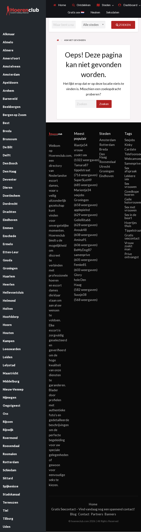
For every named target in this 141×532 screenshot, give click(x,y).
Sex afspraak (130, 169)
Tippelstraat (131, 230)
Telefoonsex (131, 154)
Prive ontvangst (131, 255)
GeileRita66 (82, 220)
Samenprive (131, 163)
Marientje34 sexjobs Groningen (82, 195)
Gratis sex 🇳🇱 (76, 12)
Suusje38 (80, 295)
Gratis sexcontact (131, 237)
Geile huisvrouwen (131, 201)
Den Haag (103, 155)
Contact (83, 514)
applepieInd (82, 210)
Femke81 (80, 265)
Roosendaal (106, 161)
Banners (110, 514)
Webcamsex (131, 158)
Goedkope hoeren (131, 193)
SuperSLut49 (83, 180)
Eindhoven (106, 175)
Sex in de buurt (130, 216)
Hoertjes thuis (130, 224)
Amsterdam (106, 139)
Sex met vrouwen (130, 209)
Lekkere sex (129, 177)
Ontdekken (83, 5)
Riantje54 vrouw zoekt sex (80, 150)
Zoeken (124, 24)
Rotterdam (106, 144)
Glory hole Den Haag (80, 280)
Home (62, 5)
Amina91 (80, 240)
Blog (73, 514)
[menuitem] (59, 5)
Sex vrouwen (130, 185)
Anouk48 (80, 230)
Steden (106, 5)
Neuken (95, 12)
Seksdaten (112, 12)
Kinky (128, 144)
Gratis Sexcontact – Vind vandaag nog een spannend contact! (93, 509)
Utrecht (104, 166)
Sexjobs (129, 139)
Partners (97, 514)
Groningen (106, 171)
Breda (103, 149)
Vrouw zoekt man (129, 246)
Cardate (130, 149)
